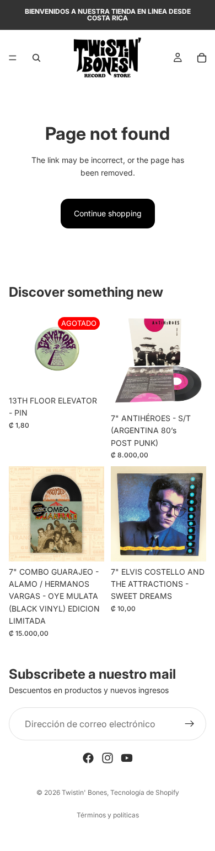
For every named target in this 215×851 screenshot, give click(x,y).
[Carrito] (202, 58)
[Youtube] (126, 758)
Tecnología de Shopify (144, 792)
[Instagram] (107, 758)
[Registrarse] (189, 723)
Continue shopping (108, 213)
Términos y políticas (108, 815)
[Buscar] (36, 58)
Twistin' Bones (84, 792)
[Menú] (12, 57)
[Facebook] (88, 758)
